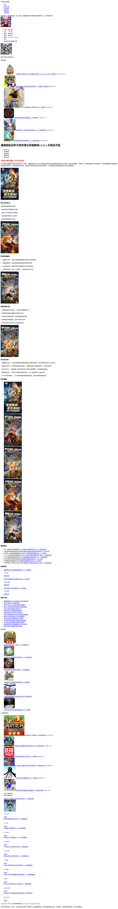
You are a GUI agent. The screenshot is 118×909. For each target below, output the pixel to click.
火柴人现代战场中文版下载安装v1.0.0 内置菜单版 (18, 865)
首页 (5, 5)
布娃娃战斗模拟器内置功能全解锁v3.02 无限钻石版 (28, 746)
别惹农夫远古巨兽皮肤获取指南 (13, 610)
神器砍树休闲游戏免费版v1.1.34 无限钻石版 (26, 140)
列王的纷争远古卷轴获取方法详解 (13, 618)
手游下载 (6, 7)
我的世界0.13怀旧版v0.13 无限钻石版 (34, 735)
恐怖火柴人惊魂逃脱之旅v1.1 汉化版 (26, 778)
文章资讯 (6, 12)
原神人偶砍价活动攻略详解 (11, 603)
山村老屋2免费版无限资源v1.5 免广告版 (31, 559)
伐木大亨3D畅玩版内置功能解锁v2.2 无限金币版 (18, 893)
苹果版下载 (14, 41)
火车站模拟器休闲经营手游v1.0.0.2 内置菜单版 (34, 557)
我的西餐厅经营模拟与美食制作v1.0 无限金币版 (29, 790)
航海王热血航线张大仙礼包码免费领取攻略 (16, 614)
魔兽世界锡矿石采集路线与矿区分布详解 (15, 624)
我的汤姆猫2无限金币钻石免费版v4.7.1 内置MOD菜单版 (32, 86)
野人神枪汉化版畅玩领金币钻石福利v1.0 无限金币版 (29, 765)
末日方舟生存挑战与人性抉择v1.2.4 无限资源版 (17, 884)
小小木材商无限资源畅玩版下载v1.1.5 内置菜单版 (37, 555)
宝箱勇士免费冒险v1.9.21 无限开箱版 (14, 828)
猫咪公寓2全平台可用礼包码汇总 (13, 612)
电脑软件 (6, 10)
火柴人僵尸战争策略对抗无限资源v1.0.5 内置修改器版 (19, 874)
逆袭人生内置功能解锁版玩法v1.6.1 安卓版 (34, 553)
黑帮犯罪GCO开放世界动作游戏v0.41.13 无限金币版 (31, 130)
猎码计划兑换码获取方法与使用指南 (14, 616)
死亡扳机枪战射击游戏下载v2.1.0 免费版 (25, 756)
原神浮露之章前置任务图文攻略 (13, 626)
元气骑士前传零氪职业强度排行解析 (14, 622)
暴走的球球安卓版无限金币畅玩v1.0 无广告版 (36, 551)
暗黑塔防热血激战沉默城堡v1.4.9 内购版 (25, 117)
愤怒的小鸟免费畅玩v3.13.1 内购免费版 (15, 837)
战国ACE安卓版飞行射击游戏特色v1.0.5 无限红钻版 (19, 798)
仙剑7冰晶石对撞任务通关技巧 (12, 609)
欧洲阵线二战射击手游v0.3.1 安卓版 (35, 107)
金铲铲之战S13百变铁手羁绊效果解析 (14, 605)
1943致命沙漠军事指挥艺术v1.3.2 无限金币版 (33, 549)
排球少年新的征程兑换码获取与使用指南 (15, 607)
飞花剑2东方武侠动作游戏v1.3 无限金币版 (16, 846)
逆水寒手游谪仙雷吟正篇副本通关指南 (15, 620)
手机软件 (6, 8)
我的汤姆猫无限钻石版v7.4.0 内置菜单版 (15, 819)
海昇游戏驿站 (11, 15)
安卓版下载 (7, 41)
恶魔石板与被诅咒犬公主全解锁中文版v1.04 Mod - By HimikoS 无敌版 (35, 74)
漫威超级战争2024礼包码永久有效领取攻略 (16, 601)
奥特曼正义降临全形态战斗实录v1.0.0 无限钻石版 (37, 563)
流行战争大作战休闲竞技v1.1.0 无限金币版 (16, 856)
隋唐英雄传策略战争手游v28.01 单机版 (30, 561)
